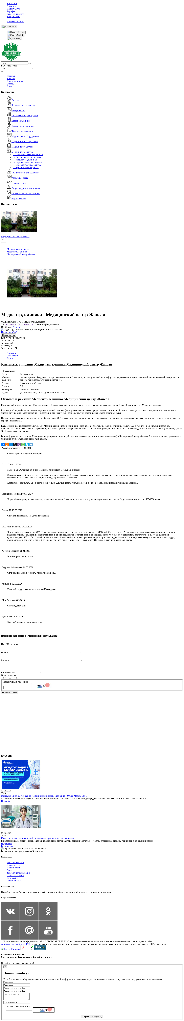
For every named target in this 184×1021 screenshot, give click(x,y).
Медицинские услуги (22, 146)
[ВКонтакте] (3, 444)
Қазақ (18, 38)
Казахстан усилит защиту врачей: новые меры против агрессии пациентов (37, 838)
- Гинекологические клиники (28, 154)
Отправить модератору (92, 1017)
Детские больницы (21, 121)
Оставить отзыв (25, 324)
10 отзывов (10, 324)
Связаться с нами (15, 875)
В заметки (40, 324)
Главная (11, 76)
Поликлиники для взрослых (25, 172)
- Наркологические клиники (27, 162)
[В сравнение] (2, 242)
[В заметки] (5, 242)
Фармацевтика (19, 198)
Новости (11, 78)
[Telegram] (31, 444)
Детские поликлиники (23, 126)
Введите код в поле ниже (15, 682)
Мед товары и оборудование (25, 136)
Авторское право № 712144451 (16, 944)
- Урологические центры (26, 167)
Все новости (7, 846)
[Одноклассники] (7, 444)
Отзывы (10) (13, 355)
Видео (10, 86)
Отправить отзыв (9, 692)
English (20, 35)
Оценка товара (8, 675)
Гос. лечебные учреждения (25, 115)
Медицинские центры (22, 152)
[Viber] (19, 444)
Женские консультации (23, 131)
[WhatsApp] (23, 444)
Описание (12, 353)
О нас (10, 870)
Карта (10, 358)
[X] (15, 444)
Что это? (17, 327)
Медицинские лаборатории (25, 141)
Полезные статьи (15, 81)
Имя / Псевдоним (9, 644)
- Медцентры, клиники (25, 159)
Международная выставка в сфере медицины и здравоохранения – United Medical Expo (44, 796)
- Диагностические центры (27, 157)
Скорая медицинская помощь (26, 188)
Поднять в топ (8, 335)
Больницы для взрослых (23, 105)
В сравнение (52, 324)
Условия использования (18, 873)
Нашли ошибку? (9, 332)
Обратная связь (14, 880)
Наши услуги (13, 865)
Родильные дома (20, 178)
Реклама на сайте (15, 862)
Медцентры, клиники (17, 251)
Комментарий (8, 672)
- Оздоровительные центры (27, 165)
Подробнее (6, 801)
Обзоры (11, 83)
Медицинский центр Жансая (15, 236)
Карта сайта (13, 878)
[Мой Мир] (11, 444)
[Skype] (27, 444)
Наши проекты (14, 867)
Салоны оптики (19, 183)
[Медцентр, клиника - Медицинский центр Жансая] (32, 307)
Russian (20, 32)
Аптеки (15, 100)
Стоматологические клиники (26, 193)
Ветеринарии (18, 110)
